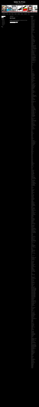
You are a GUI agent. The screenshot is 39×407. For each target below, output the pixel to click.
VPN (31, 337)
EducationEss (32, 145)
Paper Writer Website (33, 264)
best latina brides (32, 58)
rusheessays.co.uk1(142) (33, 289)
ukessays (32, 328)
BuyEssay (32, 79)
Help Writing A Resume (33, 223)
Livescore (32, 241)
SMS (14, 9)
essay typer (32, 176)
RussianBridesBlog (33, 303)
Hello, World (32, 222)
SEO (9, 9)
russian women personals (33, 302)
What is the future (32, 341)
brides (31, 72)
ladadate (32, 235)
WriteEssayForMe (33, 350)
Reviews (32, 283)
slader (31, 311)
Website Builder (32, 339)
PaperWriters (32, 268)
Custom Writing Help (33, 113)
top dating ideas (32, 325)
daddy (31, 117)
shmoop (32, 309)
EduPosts (32, 153)
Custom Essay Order (33, 108)
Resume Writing (32, 280)
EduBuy (32, 135)
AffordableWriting (32, 29)
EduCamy (32, 136)
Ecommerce (32, 129)
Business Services (33, 74)
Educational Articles (33, 142)
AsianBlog (32, 42)
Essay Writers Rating (33, 180)
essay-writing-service (33, 185)
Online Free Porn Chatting (33, 257)
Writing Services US (33, 362)
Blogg (31, 67)
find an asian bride (33, 207)
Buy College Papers (33, 75)
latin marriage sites (33, 239)
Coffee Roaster (32, 94)
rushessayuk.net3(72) (33, 294)
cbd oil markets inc (33, 84)
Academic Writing (32, 24)
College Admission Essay (33, 95)
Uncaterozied (32, 332)
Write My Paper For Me (33, 348)
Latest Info (32, 237)
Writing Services (32, 361)
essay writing (32, 181)
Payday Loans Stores (33, 271)
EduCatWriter (32, 147)
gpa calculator (32, 216)
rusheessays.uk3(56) (33, 292)
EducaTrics (32, 146)
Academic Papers (33, 23)
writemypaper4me (33, 352)
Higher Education (32, 226)
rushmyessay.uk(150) (33, 296)
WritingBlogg (32, 364)
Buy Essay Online (33, 77)
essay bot (32, 169)
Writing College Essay (33, 359)
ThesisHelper (32, 323)
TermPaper (32, 319)
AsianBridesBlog (32, 43)
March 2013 (3, 20)
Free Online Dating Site (33, 212)
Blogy (31, 70)
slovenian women (32, 312)
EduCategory (32, 138)
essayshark (32, 196)
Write (31, 343)
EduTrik (32, 160)
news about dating (33, 255)
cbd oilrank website (33, 86)
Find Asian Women (33, 208)
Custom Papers (32, 110)
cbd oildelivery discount (33, 85)
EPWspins (32, 167)
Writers (32, 355)
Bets (31, 63)
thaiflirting (32, 320)
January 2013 (3, 21)
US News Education (33, 334)
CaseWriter (32, 81)
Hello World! (32, 221)
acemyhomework (32, 25)
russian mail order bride (33, 300)
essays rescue (32, 194)
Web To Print (19, 2)
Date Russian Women (33, 118)
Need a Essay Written (33, 253)
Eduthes (32, 155)
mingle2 (32, 249)
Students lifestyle (32, 316)
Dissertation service (33, 124)
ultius (31, 330)
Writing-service (32, 363)
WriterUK (32, 357)
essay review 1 (32, 172)
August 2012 (3, 24)
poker (31, 276)
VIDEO (24, 9)
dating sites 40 (32, 119)
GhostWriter (32, 215)
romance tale (32, 284)
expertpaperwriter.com (33, 205)
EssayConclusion (32, 189)
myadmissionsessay (33, 250)
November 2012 (3, 22)
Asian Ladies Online (33, 41)
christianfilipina (32, 92)
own (31, 260)
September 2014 (3, 19)
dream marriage (32, 127)
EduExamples (32, 151)
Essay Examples (32, 170)
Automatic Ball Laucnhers (33, 45)
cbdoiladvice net (32, 88)
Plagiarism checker (33, 274)
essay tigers (32, 174)
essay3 (32, 188)
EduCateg (32, 137)
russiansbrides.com (33, 305)
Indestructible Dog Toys (33, 232)
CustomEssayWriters (33, 115)
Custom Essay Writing (33, 109)
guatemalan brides (33, 219)
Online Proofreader (33, 258)
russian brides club (33, 298)
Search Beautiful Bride (33, 307)
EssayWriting (32, 203)
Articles (32, 33)
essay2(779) (32, 187)
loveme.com (32, 244)
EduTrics (32, 158)
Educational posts (33, 144)
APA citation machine (33, 32)
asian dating (32, 38)
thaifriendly (32, 321)
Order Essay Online (33, 259)
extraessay (32, 206)
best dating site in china (33, 51)
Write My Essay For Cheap (33, 345)
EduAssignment (32, 133)
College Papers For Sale (33, 101)
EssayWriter (32, 201)
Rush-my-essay (32, 287)
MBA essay (32, 248)
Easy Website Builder (33, 128)
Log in (2, 27)
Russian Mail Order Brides (33, 301)
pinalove (32, 273)
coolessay (32, 104)
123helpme (32, 18)
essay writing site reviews (33, 183)
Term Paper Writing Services (34, 318)
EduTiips (32, 156)
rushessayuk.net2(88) (33, 293)
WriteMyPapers (32, 353)
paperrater (32, 267)
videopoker (32, 336)
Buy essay (32, 76)
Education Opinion (33, 140)
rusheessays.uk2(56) (33, 291)
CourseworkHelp (32, 106)
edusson (32, 154)
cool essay (32, 103)
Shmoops (32, 310)
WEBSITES (4, 9)
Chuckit (32, 93)
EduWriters (32, 162)
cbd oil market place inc (33, 83)
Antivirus (32, 31)
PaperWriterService (33, 269)
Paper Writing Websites (33, 266)
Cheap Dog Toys (32, 90)
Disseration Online (33, 122)
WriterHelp (32, 354)
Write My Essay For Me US (33, 346)
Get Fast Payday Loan (33, 214)
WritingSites (32, 366)
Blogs (31, 68)
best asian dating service (33, 47)
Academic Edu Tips (33, 22)
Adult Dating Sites (32, 27)
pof (31, 275)
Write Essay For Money (33, 344)
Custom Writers (32, 111)
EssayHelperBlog (32, 192)
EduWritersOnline (32, 163)
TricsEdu (32, 327)
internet (32, 233)
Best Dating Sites (32, 52)
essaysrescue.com (33, 198)
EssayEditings (32, 190)
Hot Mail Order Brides (33, 231)
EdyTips (32, 165)
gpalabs (32, 217)
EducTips (32, 149)
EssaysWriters (32, 199)
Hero (31, 224)
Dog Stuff (32, 126)
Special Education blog (33, 314)
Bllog (31, 65)
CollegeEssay (32, 102)
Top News (32, 326)
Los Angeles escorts (33, 242)
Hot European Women (33, 230)
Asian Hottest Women (33, 40)
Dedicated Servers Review (33, 120)
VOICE (19, 9)
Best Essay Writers (33, 54)
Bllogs (31, 66)
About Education (32, 20)
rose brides (32, 285)
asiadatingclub (32, 36)
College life (32, 97)
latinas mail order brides (33, 240)
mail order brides (32, 246)
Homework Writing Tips (33, 228)
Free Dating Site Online (33, 210)
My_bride (32, 251)
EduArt (31, 131)
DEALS (34, 9)
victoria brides (32, 335)
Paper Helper (32, 262)
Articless (32, 34)
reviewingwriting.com (33, 282)
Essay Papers (32, 171)
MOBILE (29, 9)
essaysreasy (32, 197)
